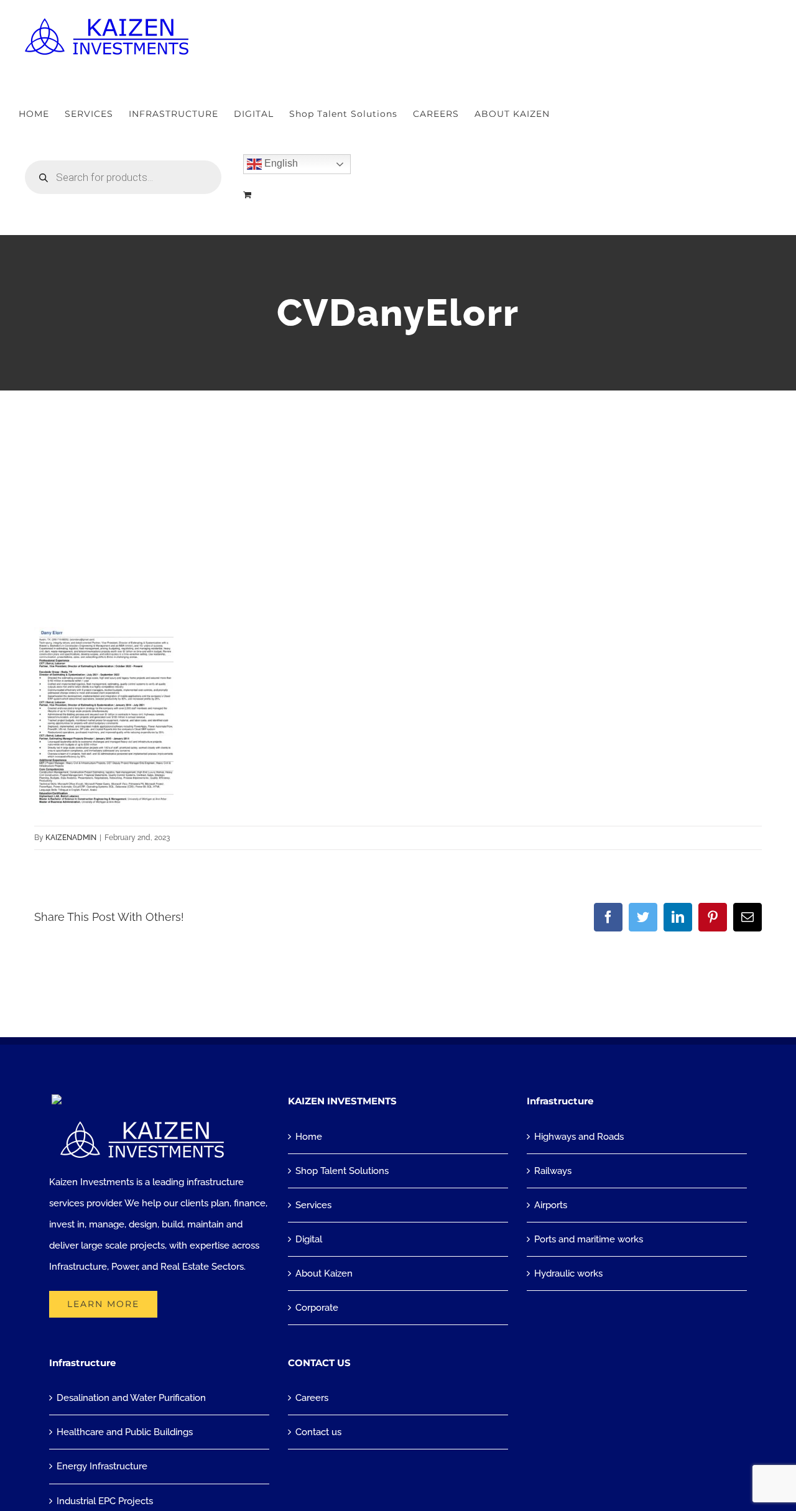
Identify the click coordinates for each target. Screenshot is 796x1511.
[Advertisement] (398, 484)
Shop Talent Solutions (342, 1170)
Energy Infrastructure (102, 1466)
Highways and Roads (579, 1136)
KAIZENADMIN (70, 837)
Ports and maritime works (588, 1239)
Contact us (318, 1432)
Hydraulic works (568, 1273)
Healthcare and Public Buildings (125, 1432)
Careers (311, 1397)
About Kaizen (324, 1273)
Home (308, 1136)
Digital (308, 1239)
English (280, 163)
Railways (553, 1170)
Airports (550, 1205)
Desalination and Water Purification (131, 1397)
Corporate (316, 1307)
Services (313, 1205)
